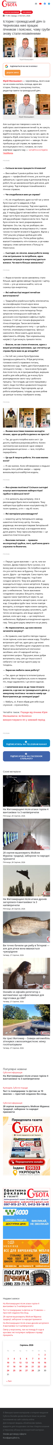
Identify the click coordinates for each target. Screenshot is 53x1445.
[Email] (36, 4)
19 (20, 1366)
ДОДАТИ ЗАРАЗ (13, 73)
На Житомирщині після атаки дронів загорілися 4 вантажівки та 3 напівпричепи (25, 902)
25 (14, 1370)
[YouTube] (40, 4)
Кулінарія (7, 1087)
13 (26, 1362)
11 (14, 1362)
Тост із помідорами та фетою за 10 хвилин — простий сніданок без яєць (24, 1092)
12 (20, 1362)
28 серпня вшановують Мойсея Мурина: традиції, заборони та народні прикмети (26, 855)
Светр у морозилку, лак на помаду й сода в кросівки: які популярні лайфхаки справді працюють (23, 1332)
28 (33, 1370)
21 (33, 1366)
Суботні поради (20, 1087)
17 (8, 1366)
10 (8, 1362)
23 (45, 1366)
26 (20, 1370)
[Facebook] (45, 4)
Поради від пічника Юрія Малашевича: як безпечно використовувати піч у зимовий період (25, 716)
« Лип (9, 1381)
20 (26, 1366)
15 (39, 1362)
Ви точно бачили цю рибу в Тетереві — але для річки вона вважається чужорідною (26, 948)
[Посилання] (9, 3)
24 (8, 1370)
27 (26, 1370)
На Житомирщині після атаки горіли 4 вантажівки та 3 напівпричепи (25, 811)
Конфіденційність (11, 1437)
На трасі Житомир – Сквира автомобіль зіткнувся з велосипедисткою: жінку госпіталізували (26, 1041)
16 (45, 1362)
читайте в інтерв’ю (38, 149)
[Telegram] (49, 4)
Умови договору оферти (14, 1434)
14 (33, 1362)
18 (14, 1366)
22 (39, 1366)
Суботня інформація (12, 1072)
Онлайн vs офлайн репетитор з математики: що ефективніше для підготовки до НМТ (23, 995)
